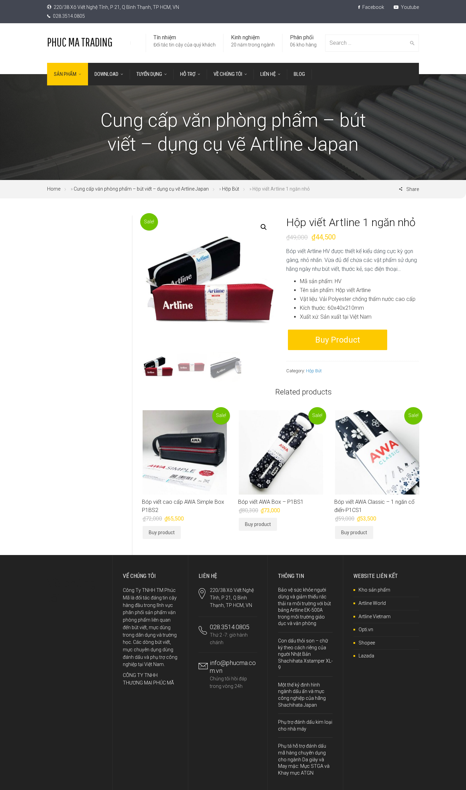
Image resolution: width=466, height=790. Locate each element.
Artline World (372, 603)
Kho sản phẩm (374, 590)
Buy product (337, 340)
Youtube (409, 7)
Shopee (367, 643)
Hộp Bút (230, 189)
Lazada (366, 656)
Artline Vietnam (375, 616)
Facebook (372, 7)
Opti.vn (366, 629)
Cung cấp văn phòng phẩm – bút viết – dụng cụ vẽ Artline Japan (141, 189)
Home (53, 189)
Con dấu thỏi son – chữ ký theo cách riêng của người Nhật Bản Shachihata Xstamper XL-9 (305, 654)
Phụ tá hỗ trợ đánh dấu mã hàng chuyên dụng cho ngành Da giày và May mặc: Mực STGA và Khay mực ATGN (304, 759)
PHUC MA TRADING (80, 42)
